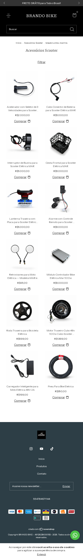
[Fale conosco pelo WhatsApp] (75, 535)
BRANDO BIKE (41, 15)
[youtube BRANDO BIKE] (41, 448)
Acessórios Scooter (33, 43)
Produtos (41, 466)
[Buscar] (72, 28)
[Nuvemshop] (41, 530)
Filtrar (42, 62)
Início (18, 43)
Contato (41, 473)
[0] (74, 15)
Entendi (41, 554)
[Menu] (9, 15)
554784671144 (41, 498)
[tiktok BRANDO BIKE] (52, 448)
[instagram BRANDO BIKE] (31, 448)
